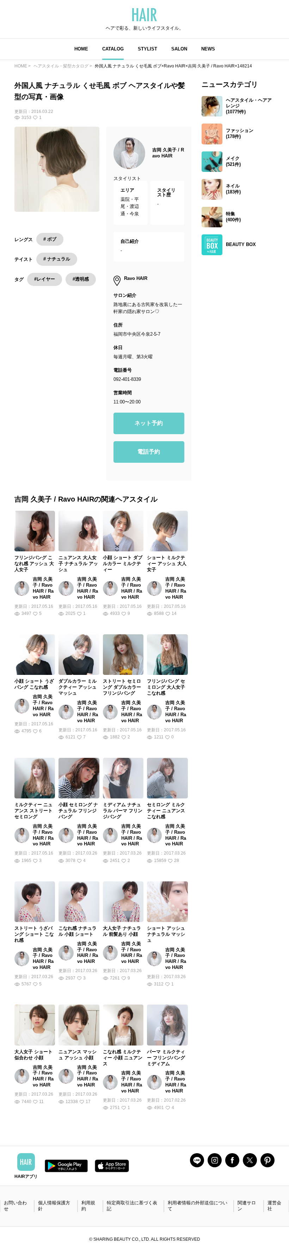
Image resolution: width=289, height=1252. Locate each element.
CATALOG (113, 49)
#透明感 (81, 279)
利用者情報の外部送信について (197, 1205)
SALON (179, 49)
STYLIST (147, 49)
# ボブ (49, 239)
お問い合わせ (15, 1205)
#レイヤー (44, 279)
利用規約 (88, 1205)
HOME (81, 49)
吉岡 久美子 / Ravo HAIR (168, 152)
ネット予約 (149, 423)
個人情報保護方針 (54, 1205)
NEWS (208, 49)
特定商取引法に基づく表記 (132, 1205)
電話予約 (148, 452)
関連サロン (247, 1205)
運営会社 (274, 1205)
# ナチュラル (56, 259)
